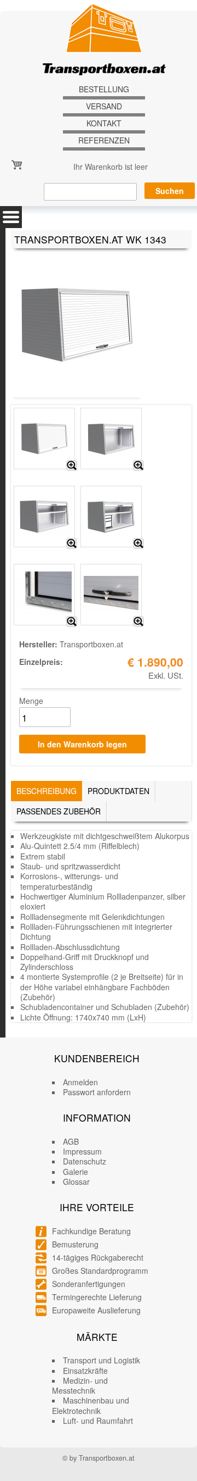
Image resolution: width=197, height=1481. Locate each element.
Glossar (76, 1181)
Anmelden (80, 1082)
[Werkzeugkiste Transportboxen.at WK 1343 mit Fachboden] (71, 543)
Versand (104, 106)
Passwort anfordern (97, 1091)
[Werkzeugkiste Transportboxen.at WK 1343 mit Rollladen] (138, 465)
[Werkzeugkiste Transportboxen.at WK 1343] (71, 465)
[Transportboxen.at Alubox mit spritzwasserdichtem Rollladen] (71, 621)
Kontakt (103, 123)
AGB (71, 1141)
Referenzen (104, 140)
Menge (31, 701)
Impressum (82, 1151)
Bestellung (104, 89)
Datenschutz (84, 1161)
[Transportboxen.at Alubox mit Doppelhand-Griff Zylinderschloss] (138, 621)
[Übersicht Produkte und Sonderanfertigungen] (11, 217)
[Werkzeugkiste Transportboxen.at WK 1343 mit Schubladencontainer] (138, 543)
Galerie (75, 1171)
